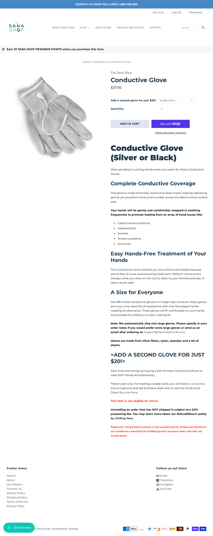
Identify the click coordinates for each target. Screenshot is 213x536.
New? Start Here (63, 27)
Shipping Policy (17, 497)
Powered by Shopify (65, 528)
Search (11, 475)
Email (163, 475)
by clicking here (122, 418)
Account (158, 12)
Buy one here (128, 392)
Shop (83, 27)
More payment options (170, 132)
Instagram (166, 484)
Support (155, 27)
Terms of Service (17, 501)
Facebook (166, 480)
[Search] (203, 27)
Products (99, 61)
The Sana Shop (121, 72)
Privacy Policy (16, 506)
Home (86, 61)
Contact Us (14, 488)
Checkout (195, 12)
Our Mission (14, 484)
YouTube (165, 488)
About (11, 480)
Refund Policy (16, 493)
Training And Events (130, 27)
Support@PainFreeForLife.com (164, 332)
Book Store (103, 27)
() (176, 12)
